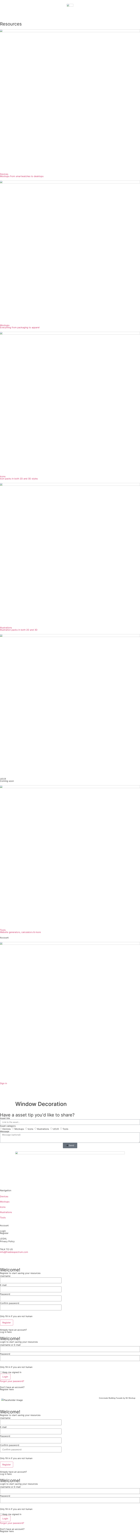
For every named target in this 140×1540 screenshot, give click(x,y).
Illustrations (43, 1129)
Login (3, 1231)
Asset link (5, 1118)
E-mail (3, 1285)
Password (5, 1294)
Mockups (19, 1129)
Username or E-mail (10, 1345)
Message (4, 1131)
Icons (30, 1129)
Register (4, 1233)
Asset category (8, 1126)
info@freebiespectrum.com (14, 1252)
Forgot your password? (12, 1381)
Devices (6, 1129)
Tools (65, 1129)
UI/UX (56, 1129)
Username (5, 1276)
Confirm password (9, 1303)
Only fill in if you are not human (16, 1316)
